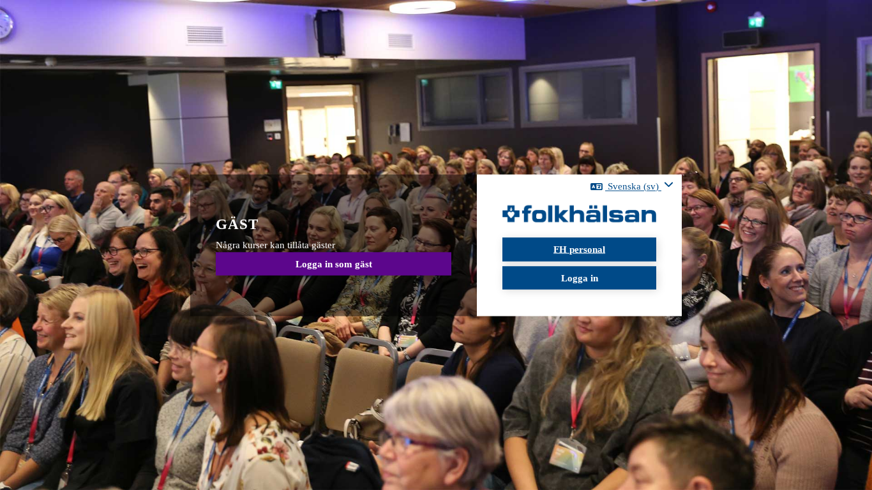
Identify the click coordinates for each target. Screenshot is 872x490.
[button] (632, 186)
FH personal (579, 249)
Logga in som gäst (334, 263)
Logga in (579, 277)
